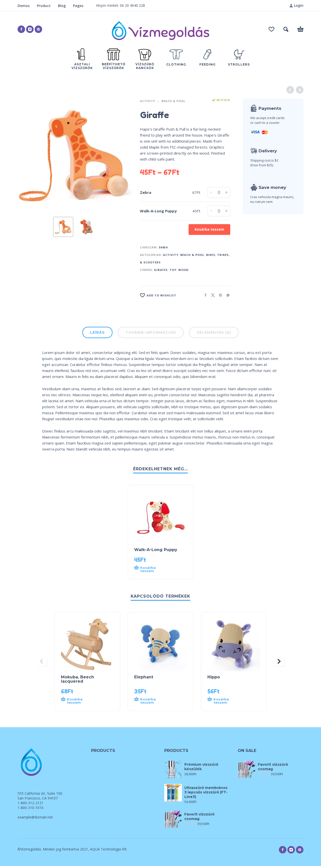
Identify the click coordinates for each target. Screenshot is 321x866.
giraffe (161, 270)
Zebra (145, 192)
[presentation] (27, 156)
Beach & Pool (173, 101)
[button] (285, 29)
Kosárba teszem (209, 229)
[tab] (97, 333)
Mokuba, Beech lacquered (77, 679)
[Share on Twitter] (211, 295)
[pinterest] (38, 29)
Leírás (97, 332)
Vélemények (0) (214, 332)
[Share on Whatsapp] (226, 295)
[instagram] (30, 29)
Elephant (143, 677)
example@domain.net (35, 817)
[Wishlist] (271, 29)
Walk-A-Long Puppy (158, 210)
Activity (147, 101)
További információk (150, 332)
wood (183, 270)
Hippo (213, 677)
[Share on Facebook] (204, 295)
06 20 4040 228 (132, 5)
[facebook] (21, 29)
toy (173, 270)
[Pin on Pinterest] (219, 295)
